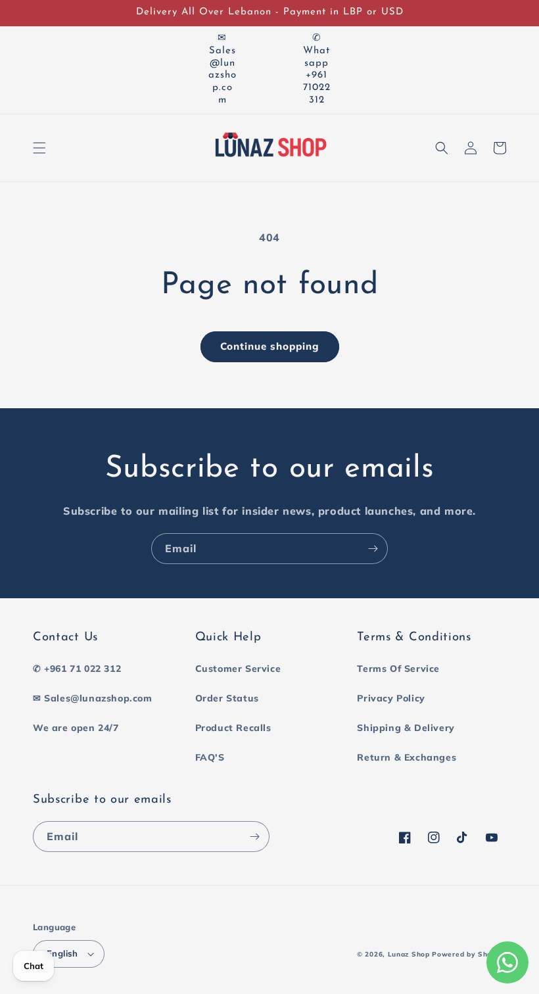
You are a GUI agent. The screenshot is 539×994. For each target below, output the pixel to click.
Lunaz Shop (409, 954)
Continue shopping (269, 346)
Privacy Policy (391, 698)
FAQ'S (210, 757)
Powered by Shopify (469, 954)
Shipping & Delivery (405, 728)
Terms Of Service (398, 668)
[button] (39, 147)
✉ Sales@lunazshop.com (92, 698)
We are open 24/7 (76, 728)
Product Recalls (233, 728)
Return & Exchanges (406, 757)
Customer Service (238, 668)
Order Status (227, 698)
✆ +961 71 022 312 (77, 668)
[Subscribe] (372, 548)
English (62, 953)
